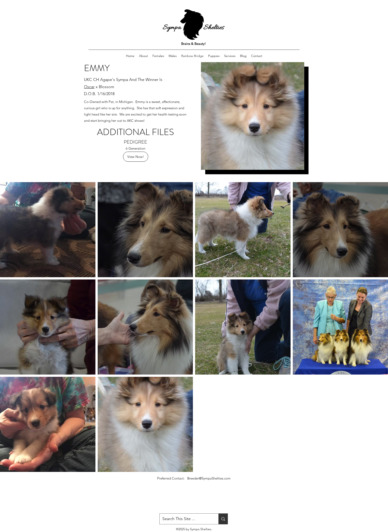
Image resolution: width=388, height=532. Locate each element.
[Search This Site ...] (223, 519)
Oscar (89, 86)
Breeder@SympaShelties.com (209, 478)
